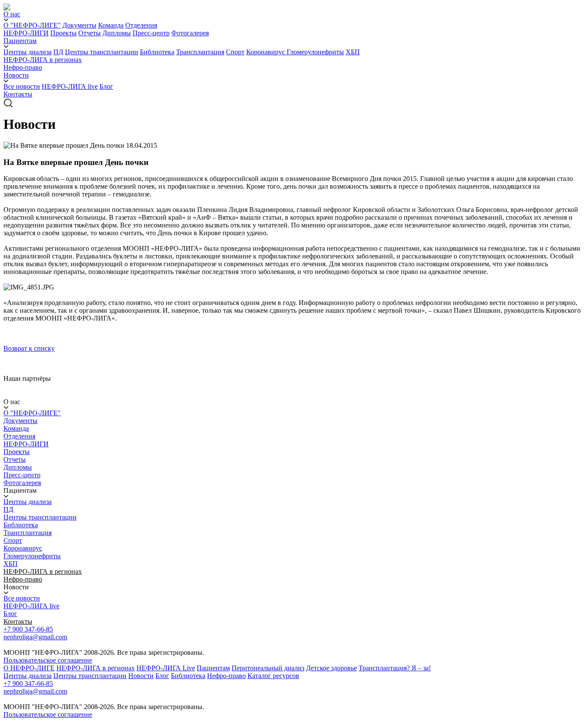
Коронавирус (266, 52)
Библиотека (157, 52)
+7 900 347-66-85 (28, 629)
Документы (79, 25)
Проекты (63, 33)
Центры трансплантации (101, 52)
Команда (111, 25)
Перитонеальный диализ (268, 668)
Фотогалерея (190, 33)
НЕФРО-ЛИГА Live (165, 668)
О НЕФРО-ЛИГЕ (29, 668)
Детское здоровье (331, 668)
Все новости (21, 86)
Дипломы (116, 33)
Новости (141, 675)
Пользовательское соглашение (47, 660)
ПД (58, 52)
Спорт (235, 52)
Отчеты (89, 33)
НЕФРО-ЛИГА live (70, 86)
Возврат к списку (29, 348)
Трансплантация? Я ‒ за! (395, 668)
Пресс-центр (151, 33)
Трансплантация (200, 52)
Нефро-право (22, 67)
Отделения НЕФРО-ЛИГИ (26, 440)
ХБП (353, 52)
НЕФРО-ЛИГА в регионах (42, 59)
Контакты (17, 94)
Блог (106, 86)
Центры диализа (27, 52)
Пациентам (213, 668)
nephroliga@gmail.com (35, 637)
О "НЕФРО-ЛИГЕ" (32, 25)
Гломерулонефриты (315, 52)
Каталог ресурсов (273, 675)
